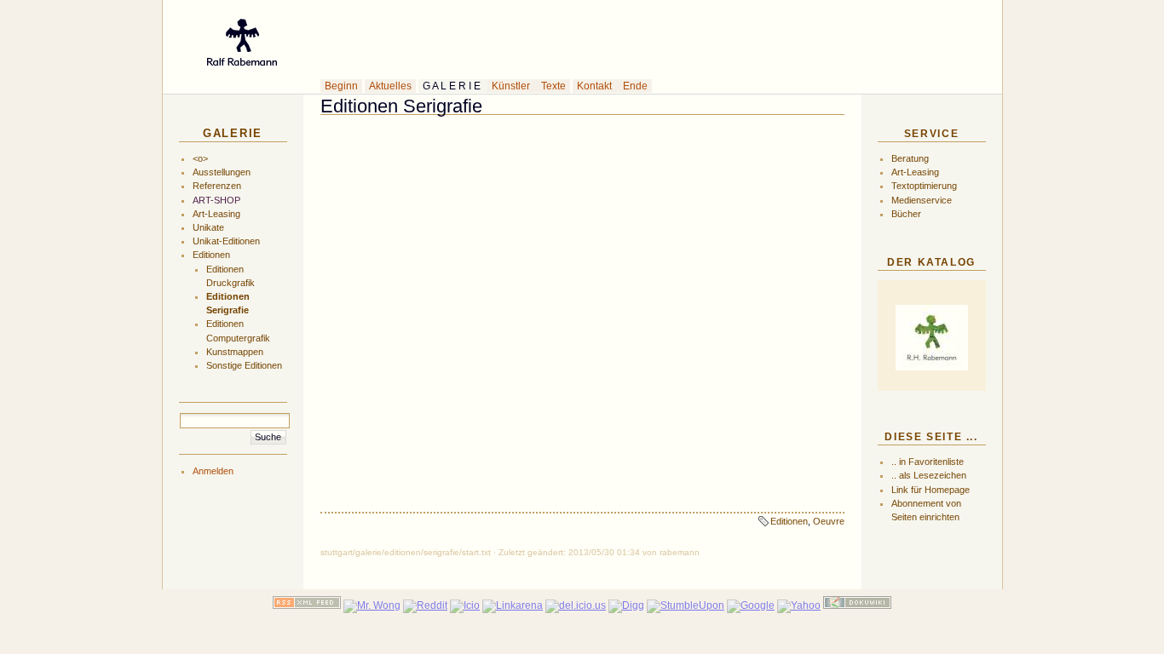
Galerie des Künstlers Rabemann (521, 37)
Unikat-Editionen (226, 241)
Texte (553, 86)
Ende (635, 86)
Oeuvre (828, 521)
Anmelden (213, 471)
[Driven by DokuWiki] (857, 605)
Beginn (341, 86)
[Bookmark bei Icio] (465, 605)
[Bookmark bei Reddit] (425, 605)
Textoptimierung (924, 186)
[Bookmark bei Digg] (626, 605)
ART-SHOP (216, 200)
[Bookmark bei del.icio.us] (575, 605)
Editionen (211, 255)
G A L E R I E (453, 86)
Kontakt (595, 86)
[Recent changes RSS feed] (307, 605)
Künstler (512, 86)
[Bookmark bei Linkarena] (512, 605)
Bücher (906, 214)
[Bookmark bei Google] (751, 605)
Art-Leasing (216, 214)
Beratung (910, 158)
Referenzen (217, 186)
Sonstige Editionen (244, 365)
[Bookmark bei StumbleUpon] (685, 605)
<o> (200, 158)
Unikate (208, 227)
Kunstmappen (234, 352)
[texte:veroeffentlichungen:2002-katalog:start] (931, 337)
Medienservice (921, 200)
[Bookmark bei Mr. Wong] (371, 605)
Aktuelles (390, 86)
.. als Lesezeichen (928, 475)
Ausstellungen (222, 172)
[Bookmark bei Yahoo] (799, 605)
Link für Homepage (930, 490)
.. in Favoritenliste (927, 461)
